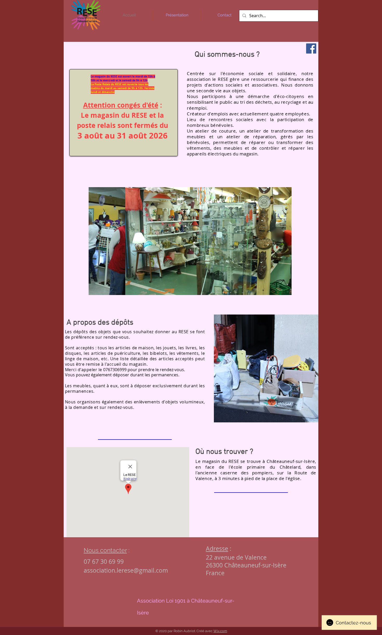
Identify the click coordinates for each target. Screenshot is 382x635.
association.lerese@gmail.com (126, 570)
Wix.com (220, 631)
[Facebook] (311, 48)
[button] (190, 241)
